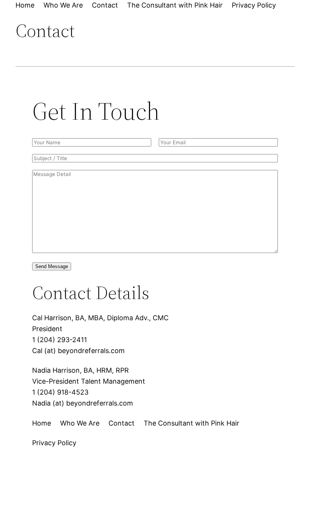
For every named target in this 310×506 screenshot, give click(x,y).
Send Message (51, 266)
